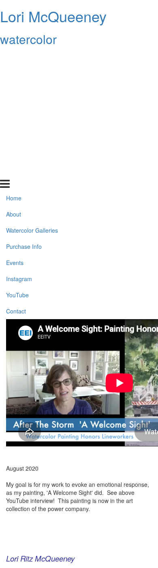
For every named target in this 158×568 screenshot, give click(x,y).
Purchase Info (24, 106)
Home (13, 58)
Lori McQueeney (53, 16)
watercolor (28, 39)
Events (14, 122)
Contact (16, 170)
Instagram (19, 139)
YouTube (17, 155)
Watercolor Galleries (32, 90)
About (13, 74)
